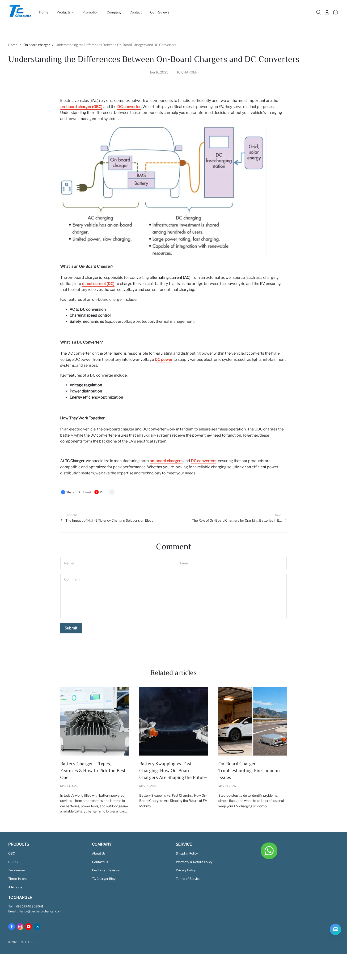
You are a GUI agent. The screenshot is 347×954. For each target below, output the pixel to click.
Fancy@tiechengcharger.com (40, 911)
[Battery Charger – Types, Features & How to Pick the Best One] (94, 721)
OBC (11, 853)
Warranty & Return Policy (194, 862)
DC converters (203, 461)
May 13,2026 (69, 786)
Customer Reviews (106, 870)
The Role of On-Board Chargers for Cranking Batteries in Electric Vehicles (237, 520)
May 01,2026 (227, 786)
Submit (71, 628)
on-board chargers (166, 461)
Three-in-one (18, 879)
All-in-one (15, 887)
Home (12, 45)
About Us (99, 853)
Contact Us (100, 862)
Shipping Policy (187, 853)
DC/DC (13, 862)
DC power (163, 359)
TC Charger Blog (104, 879)
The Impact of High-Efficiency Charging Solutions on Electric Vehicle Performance (110, 520)
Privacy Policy (186, 870)
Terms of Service (188, 879)
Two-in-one (16, 870)
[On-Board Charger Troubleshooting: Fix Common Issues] (252, 721)
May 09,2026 (148, 786)
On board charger (36, 45)
